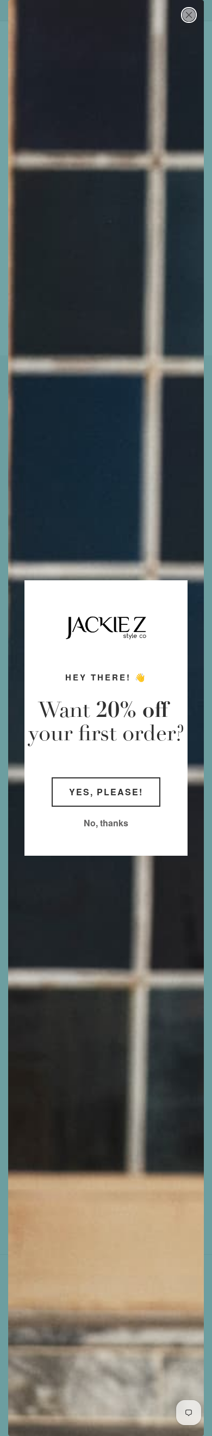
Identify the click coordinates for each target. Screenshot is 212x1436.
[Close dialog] (189, 15)
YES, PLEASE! (106, 791)
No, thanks (106, 823)
